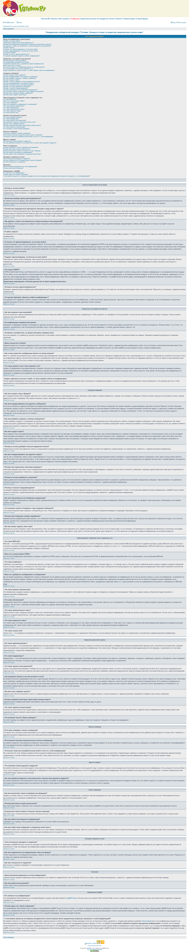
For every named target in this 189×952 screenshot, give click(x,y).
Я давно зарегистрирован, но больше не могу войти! (20, 51)
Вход (174, 22)
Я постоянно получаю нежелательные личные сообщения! (22, 135)
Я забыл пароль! (8, 47)
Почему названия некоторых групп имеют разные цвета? (22, 125)
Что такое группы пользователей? (14, 120)
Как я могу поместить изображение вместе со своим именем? (24, 67)
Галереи (11, 22)
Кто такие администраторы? (12, 117)
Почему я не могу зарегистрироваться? (16, 54)
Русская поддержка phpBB (94, 949)
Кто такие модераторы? (11, 119)
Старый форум (142, 19)
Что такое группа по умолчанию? (14, 127)
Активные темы (24, 26)
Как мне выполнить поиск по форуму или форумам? (20, 147)
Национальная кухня (88, 19)
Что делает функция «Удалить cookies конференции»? (21, 56)
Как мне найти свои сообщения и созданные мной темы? (22, 154)
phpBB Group (72, 898)
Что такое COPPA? (9, 52)
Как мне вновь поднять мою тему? (14, 95)
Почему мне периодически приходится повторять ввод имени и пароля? (27, 44)
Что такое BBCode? (9, 99)
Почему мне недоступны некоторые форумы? (18, 85)
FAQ (5, 22)
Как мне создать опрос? (11, 80)
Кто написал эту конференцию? (13, 173)
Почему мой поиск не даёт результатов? (16, 149)
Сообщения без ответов (10, 26)
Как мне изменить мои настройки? (14, 60)
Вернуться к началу (8, 194)
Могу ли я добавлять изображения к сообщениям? (20, 104)
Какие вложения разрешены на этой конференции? (20, 166)
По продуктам (102, 19)
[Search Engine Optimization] (94, 951)
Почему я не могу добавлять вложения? (16, 86)
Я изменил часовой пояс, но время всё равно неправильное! (23, 64)
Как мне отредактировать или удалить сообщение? (20, 76)
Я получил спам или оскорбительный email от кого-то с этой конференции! (28, 136)
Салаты (112, 19)
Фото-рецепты (64, 19)
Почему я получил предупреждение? (15, 88)
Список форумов (8, 28)
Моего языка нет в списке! (12, 65)
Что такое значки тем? (10, 112)
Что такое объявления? (11, 107)
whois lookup (146, 921)
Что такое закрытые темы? (12, 111)
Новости (119, 19)
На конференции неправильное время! (16, 62)
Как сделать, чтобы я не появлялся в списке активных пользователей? (27, 46)
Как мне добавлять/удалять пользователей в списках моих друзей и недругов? (29, 143)
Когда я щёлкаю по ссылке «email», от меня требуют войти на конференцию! (29, 70)
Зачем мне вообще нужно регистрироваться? (18, 42)
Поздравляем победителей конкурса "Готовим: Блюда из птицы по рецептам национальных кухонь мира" (94, 32)
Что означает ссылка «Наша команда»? (16, 128)
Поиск (20, 22)
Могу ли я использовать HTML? (13, 101)
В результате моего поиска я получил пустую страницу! (22, 151)
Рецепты (54, 19)
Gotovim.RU (45, 19)
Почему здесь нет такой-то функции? (15, 174)
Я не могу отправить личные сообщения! (17, 133)
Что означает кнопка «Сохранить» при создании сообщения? (23, 91)
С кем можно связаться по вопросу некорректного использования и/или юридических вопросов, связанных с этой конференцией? (46, 176)
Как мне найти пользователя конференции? (17, 152)
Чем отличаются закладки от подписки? (16, 158)
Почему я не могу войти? (11, 41)
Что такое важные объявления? (13, 106)
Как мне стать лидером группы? (14, 124)
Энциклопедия (129, 19)
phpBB (88, 948)
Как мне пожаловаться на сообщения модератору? (20, 90)
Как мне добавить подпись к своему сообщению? (19, 78)
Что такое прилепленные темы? (13, 109)
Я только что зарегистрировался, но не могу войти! (20, 49)
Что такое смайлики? (10, 102)
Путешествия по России (94, 945)
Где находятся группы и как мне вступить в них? (19, 122)
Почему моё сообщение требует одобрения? (18, 93)
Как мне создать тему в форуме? (14, 75)
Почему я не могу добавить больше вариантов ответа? (21, 81)
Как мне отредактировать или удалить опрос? (18, 83)
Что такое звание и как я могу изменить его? (18, 68)
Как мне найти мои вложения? (13, 168)
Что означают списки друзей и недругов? (17, 141)
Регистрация (182, 22)
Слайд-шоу (75, 19)
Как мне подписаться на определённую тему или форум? (22, 160)
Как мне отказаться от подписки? (14, 162)
